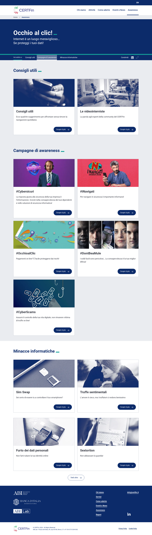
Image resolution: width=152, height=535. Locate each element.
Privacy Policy (123, 528)
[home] (23, 10)
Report (98, 515)
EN (137, 3)
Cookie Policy (133, 528)
